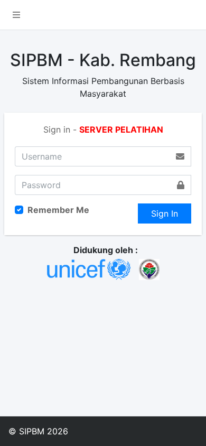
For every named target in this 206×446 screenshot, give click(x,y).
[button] (16, 14)
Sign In (164, 213)
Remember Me (58, 210)
